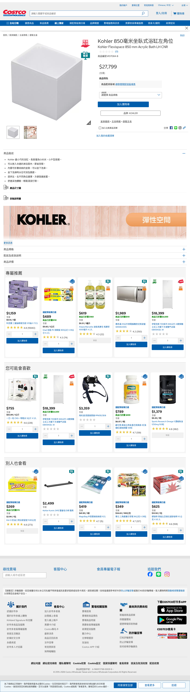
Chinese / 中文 (164, 5)
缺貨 (95, 340)
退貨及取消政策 (139, 663)
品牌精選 (94, 23)
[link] (171, 128)
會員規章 (124, 663)
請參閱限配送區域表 (125, 84)
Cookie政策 (79, 663)
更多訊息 (8, 242)
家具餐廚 (13, 35)
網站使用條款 (50, 663)
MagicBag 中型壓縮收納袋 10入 (92, 516)
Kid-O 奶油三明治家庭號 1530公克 (21, 520)
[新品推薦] (49, 23)
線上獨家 (59, 23)
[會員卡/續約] (160, 23)
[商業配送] (175, 23)
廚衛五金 (33, 35)
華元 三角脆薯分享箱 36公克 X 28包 (130, 516)
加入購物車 (123, 104)
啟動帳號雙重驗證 (176, 590)
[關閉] (186, 28)
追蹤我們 (154, 569)
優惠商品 (29, 23)
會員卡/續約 (154, 23)
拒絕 (174, 685)
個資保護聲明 (110, 663)
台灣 (183, 5)
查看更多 (150, 685)
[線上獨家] (64, 23)
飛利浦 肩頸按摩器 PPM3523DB (92, 415)
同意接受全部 (125, 685)
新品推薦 (44, 23)
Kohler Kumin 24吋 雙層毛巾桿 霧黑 (58, 510)
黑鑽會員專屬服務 (134, 23)
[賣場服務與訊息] (119, 23)
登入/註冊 (161, 13)
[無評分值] (107, 51)
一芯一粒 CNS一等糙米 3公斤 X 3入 (21, 418)
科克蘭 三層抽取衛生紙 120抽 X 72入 (22, 323)
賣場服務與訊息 (111, 23)
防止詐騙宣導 (127, 590)
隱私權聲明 (65, 663)
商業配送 (170, 23)
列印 (182, 35)
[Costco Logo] (14, 12)
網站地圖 (35, 663)
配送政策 (154, 663)
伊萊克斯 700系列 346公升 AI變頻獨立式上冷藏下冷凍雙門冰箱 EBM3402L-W (167, 327)
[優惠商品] (34, 23)
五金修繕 (23, 35)
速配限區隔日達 (77, 23)
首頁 (5, 35)
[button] (145, 13)
